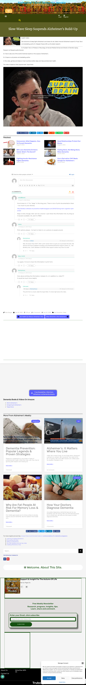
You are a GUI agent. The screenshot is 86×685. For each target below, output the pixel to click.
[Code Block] (36, 185)
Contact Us (5, 673)
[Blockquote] (34, 185)
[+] (43, 185)
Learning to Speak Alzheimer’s (15, 538)
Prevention (59, 312)
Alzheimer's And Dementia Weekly (42, 2)
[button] (82, 663)
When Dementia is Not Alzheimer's (56, 316)
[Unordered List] (32, 185)
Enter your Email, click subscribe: (25, 615)
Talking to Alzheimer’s (13, 541)
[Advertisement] (43, 340)
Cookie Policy (62, 682)
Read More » (9, 465)
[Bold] (20, 185)
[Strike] (27, 185)
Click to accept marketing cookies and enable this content (43, 96)
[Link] (39, 185)
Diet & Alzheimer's (12, 403)
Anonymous (33, 289)
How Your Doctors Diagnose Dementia (60, 506)
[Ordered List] (29, 185)
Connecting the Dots (12, 540)
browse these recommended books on (44, 536)
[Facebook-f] (4, 559)
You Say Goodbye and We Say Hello (17, 543)
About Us (4, 670)
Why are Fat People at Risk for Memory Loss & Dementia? (22, 507)
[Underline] (25, 185)
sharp (32, 241)
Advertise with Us (20, 671)
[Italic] (22, 185)
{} (41, 185)
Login (72, 174)
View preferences (77, 678)
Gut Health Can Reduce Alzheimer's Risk (31, 316)
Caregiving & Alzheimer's (14, 405)
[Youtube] (8, 559)
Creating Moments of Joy (14, 544)
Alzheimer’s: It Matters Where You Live (62, 450)
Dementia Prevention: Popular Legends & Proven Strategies (20, 451)
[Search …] (19, 20)
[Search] (80, 551)
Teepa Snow (10, 407)
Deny (63, 678)
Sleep (64, 312)
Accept (49, 678)
